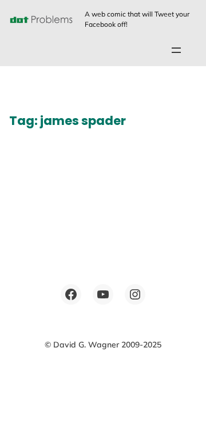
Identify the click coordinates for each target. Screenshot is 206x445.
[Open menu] (176, 50)
